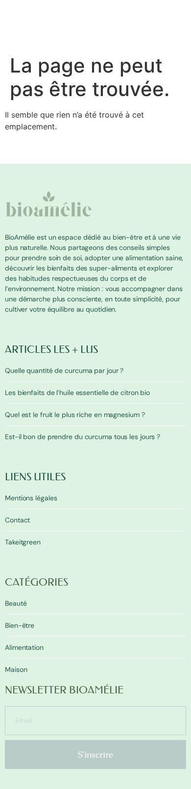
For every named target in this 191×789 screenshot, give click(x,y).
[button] (180, 43)
